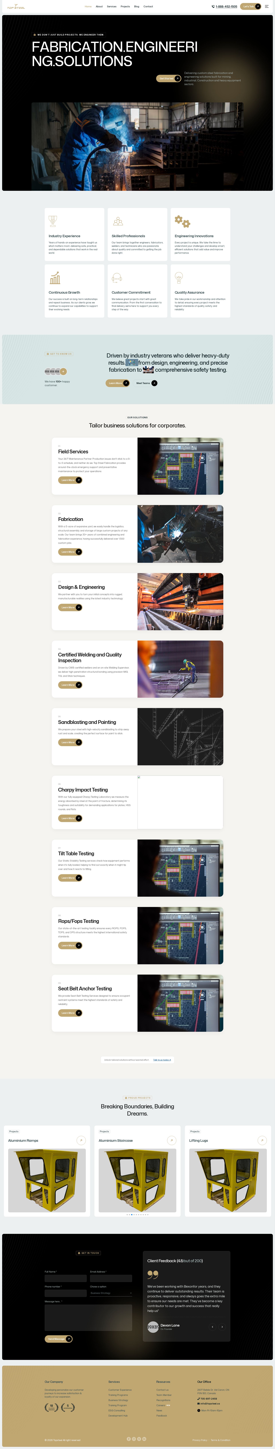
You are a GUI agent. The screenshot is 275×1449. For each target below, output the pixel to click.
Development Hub (118, 1415)
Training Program (117, 1405)
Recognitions (163, 1400)
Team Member (164, 1395)
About (99, 6)
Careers (163, 1405)
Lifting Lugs (17, 1140)
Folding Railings (202, 1140)
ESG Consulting (116, 1410)
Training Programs (118, 1395)
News (159, 1410)
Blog (136, 6)
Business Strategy (118, 1400)
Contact (148, 6)
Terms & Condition (220, 1440)
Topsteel (57, 1440)
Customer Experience (120, 1389)
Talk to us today (161, 1060)
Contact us (162, 1389)
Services (111, 6)
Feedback (161, 1415)
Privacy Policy (199, 1440)
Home (88, 6)
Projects (125, 6)
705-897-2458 (208, 1398)
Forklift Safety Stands (116, 1140)
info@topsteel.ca (210, 1403)
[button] (127, 1214)
